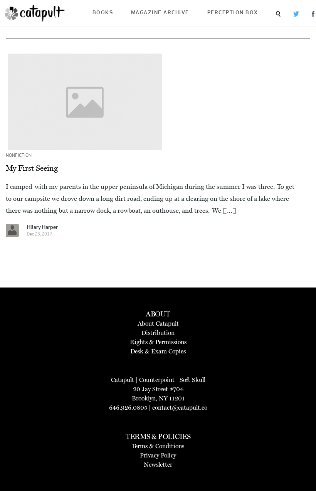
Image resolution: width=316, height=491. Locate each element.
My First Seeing (32, 168)
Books (102, 13)
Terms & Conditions (158, 446)
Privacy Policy (158, 455)
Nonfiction (19, 155)
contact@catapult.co (179, 407)
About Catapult (158, 323)
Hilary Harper (42, 227)
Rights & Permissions (158, 342)
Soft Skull (192, 379)
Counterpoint (157, 379)
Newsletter (158, 464)
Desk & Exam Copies (158, 351)
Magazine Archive (160, 13)
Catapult (122, 379)
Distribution (158, 332)
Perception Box (232, 13)
